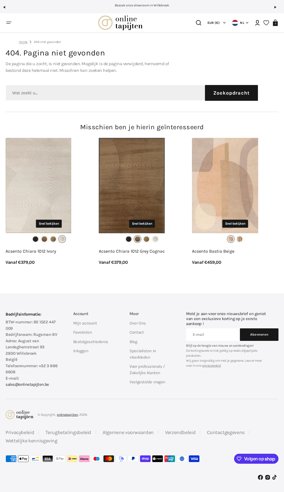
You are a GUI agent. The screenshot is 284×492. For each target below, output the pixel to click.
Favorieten (82, 332)
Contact (137, 332)
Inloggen (80, 350)
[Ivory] (62, 239)
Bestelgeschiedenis (90, 341)
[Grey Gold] (53, 239)
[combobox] (132, 93)
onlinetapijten (67, 415)
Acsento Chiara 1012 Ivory (31, 251)
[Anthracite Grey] (35, 239)
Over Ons (138, 323)
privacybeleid (211, 365)
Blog (133, 341)
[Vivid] (240, 239)
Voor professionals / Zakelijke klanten (147, 369)
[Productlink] (49, 201)
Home (23, 42)
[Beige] (231, 239)
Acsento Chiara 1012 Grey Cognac (132, 251)
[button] (6, 9)
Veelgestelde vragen (147, 381)
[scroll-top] (272, 461)
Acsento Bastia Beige (213, 251)
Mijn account (85, 323)
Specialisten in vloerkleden (143, 354)
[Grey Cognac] (44, 239)
